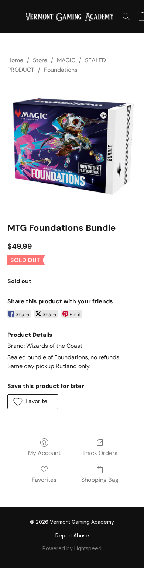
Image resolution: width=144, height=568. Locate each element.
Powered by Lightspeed (72, 548)
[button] (72, 16)
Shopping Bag (100, 480)
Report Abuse (72, 535)
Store (40, 60)
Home (15, 60)
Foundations (61, 70)
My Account (44, 453)
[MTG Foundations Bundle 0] (72, 146)
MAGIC (66, 60)
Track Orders (99, 453)
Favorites (44, 480)
